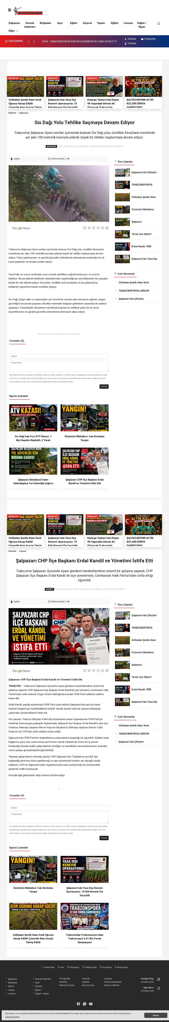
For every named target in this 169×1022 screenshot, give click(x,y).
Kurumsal (106, 967)
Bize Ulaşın (122, 967)
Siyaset (87, 23)
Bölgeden (45, 23)
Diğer (12, 30)
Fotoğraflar (150, 39)
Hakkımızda (91, 967)
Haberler (12, 112)
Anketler (63, 982)
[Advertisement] (84, 52)
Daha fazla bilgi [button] (12, 1017)
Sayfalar (85, 982)
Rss (62, 967)
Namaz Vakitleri (111, 985)
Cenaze (128, 23)
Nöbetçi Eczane (66, 985)
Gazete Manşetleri (113, 982)
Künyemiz (74, 967)
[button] (30, 43)
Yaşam (101, 23)
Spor (60, 23)
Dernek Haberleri (43, 979)
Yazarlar (132, 43)
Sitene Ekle (48, 967)
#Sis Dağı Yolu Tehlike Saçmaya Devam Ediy (59, 334)
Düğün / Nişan (42, 993)
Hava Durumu (88, 985)
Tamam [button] (156, 1015)
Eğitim (73, 23)
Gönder (104, 386)
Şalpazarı (14, 23)
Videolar (132, 39)
